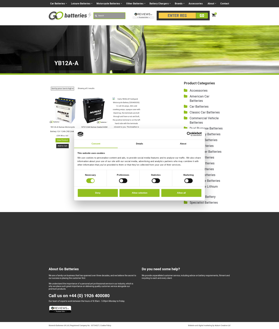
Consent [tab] (96, 143)
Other (134, 3)
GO (202, 15)
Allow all (181, 193)
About (211, 3)
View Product (62, 140)
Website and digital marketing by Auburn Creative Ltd (209, 325)
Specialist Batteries (204, 202)
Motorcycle (108, 3)
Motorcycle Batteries (205, 181)
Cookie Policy (105, 325)
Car (57, 3)
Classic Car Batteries (205, 112)
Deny (97, 193)
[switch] (123, 180)
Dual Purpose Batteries (206, 128)
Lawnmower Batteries (205, 151)
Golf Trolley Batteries (205, 134)
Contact (224, 3)
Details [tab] (139, 143)
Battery (159, 3)
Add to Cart (62, 146)
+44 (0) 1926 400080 (89, 295)
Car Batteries (199, 106)
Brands (179, 3)
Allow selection (139, 193)
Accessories (196, 3)
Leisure (80, 3)
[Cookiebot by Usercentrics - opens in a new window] (189, 134)
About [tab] (183, 143)
